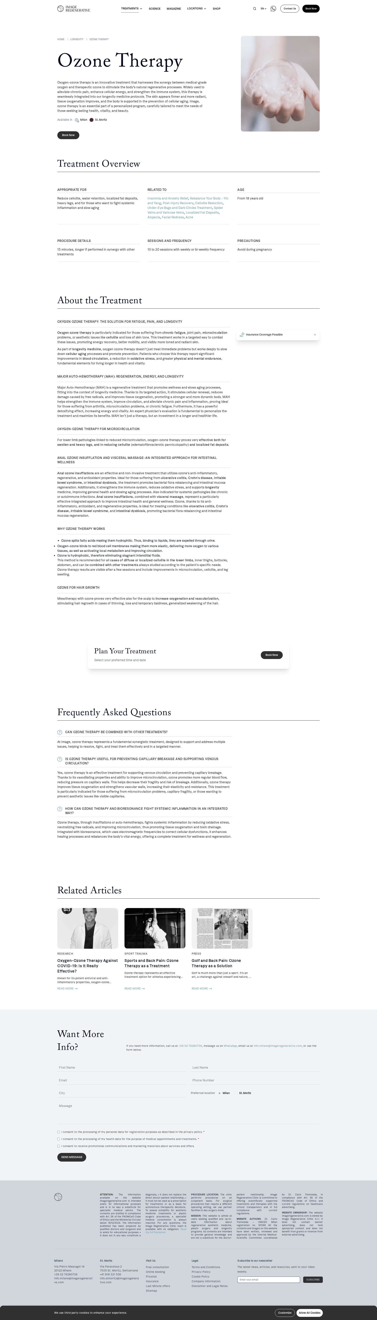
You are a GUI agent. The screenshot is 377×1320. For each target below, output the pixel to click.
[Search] (255, 9)
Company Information (206, 1281)
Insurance (152, 1281)
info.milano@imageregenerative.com (278, 1046)
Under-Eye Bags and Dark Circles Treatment (179, 208)
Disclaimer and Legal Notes (210, 1286)
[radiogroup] (234, 1093)
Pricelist (151, 1276)
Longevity (76, 39)
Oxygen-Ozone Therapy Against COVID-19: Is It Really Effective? (87, 965)
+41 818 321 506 (110, 1274)
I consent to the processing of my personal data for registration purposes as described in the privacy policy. (132, 1132)
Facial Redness (173, 217)
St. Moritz (245, 1093)
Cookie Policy (201, 1276)
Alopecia (153, 217)
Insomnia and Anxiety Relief (167, 198)
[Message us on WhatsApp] (273, 9)
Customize (285, 1312)
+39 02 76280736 (190, 1046)
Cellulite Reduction (209, 203)
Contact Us (290, 8)
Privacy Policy (201, 1272)
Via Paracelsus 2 (111, 1266)
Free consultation (157, 1267)
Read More (65, 988)
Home (60, 39)
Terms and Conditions (206, 1267)
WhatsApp (230, 1046)
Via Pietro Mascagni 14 (69, 1266)
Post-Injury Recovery (178, 203)
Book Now (311, 8)
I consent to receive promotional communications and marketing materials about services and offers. (128, 1146)
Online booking (155, 1272)
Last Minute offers (158, 1286)
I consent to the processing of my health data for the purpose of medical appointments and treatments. (130, 1139)
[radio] (219, 1093)
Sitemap (151, 1290)
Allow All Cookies (309, 1312)
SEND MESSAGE (71, 1157)
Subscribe (313, 1279)
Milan (226, 1093)
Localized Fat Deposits (202, 212)
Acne (189, 217)
